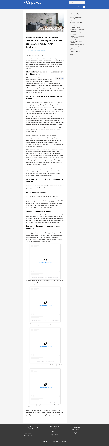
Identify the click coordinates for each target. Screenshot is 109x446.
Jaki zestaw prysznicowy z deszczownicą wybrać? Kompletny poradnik (76, 53)
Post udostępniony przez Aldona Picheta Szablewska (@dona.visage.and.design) (45, 402)
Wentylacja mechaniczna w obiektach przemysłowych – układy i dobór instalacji (77, 22)
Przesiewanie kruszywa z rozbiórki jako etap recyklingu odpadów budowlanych (76, 17)
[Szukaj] (83, 2)
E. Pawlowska (42, 50)
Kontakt (54, 430)
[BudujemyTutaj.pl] (32, 3)
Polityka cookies (54, 434)
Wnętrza (27, 50)
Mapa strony (54, 435)
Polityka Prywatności (54, 432)
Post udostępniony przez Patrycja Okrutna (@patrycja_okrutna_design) (45, 277)
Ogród (37, 7)
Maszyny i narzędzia (75, 430)
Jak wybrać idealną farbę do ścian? (77, 29)
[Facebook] (84, 7)
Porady (75, 433)
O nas (54, 428)
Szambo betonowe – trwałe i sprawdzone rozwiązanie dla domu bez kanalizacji (77, 33)
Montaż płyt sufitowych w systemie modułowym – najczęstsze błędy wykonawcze (76, 41)
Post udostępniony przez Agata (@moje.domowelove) (45, 361)
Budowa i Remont (28, 7)
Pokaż (62, 78)
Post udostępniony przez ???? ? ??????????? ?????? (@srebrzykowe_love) (45, 320)
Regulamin (54, 431)
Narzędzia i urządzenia (46, 7)
